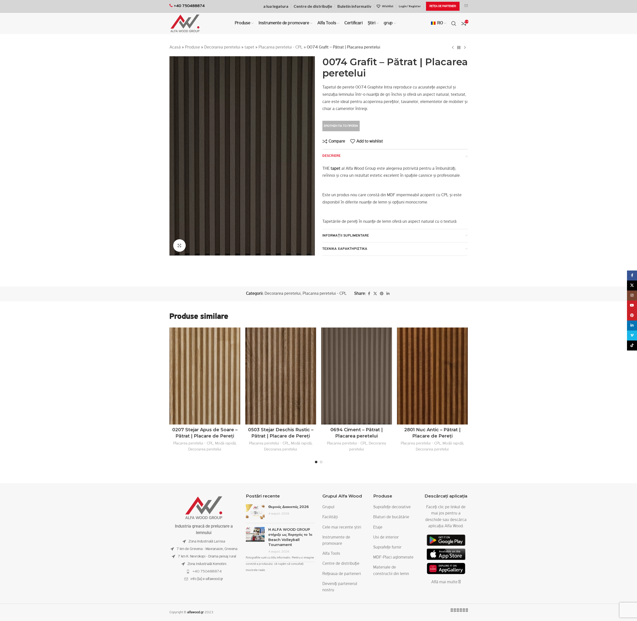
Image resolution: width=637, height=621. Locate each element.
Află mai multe (445, 582)
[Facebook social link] (369, 294)
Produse (192, 47)
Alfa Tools (331, 554)
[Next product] (465, 47)
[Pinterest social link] (381, 294)
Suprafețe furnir (387, 547)
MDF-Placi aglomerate (393, 557)
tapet (249, 47)
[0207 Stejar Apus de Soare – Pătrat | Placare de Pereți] (204, 376)
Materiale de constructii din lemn (391, 570)
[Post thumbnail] (255, 511)
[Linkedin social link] (388, 294)
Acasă (175, 47)
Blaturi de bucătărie (391, 517)
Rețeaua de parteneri (341, 574)
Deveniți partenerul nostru (339, 587)
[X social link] (375, 294)
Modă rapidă (225, 443)
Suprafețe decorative (392, 507)
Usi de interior (386, 537)
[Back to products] (459, 47)
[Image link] (204, 508)
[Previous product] (453, 47)
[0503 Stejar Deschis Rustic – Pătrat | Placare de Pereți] (280, 376)
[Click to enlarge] (179, 245)
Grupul (328, 507)
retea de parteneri (443, 6)
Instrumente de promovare (336, 540)
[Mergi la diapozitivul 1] (316, 462)
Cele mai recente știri (341, 527)
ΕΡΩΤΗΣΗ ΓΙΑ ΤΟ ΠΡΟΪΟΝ (341, 126)
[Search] (454, 23)
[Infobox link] (466, 6)
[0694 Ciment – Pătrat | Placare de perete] (356, 376)
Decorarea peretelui (222, 47)
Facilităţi (330, 517)
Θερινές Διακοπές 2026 (288, 506)
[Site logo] (184, 23)
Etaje (377, 527)
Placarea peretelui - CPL (281, 47)
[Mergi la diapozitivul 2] (321, 462)
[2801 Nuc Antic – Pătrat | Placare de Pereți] (432, 376)
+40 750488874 (207, 572)
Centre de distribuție (340, 564)
